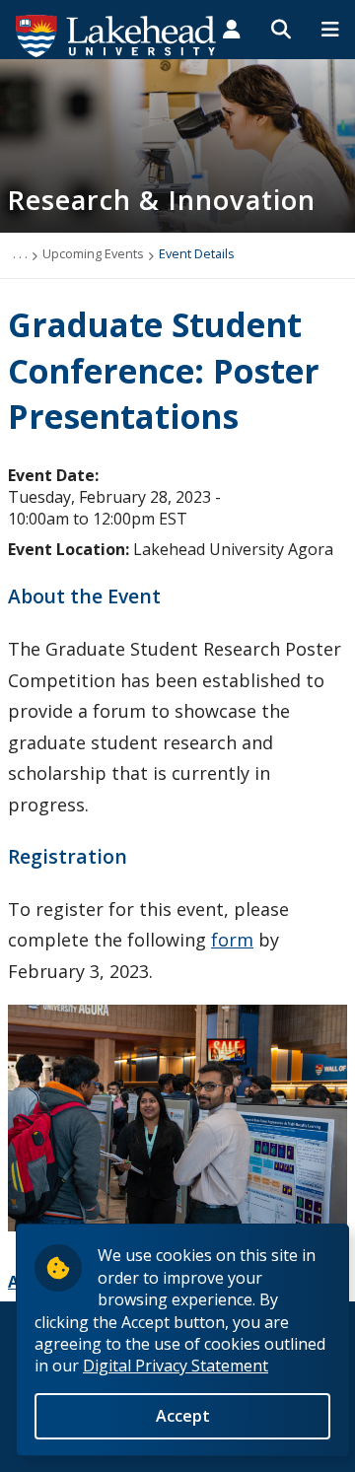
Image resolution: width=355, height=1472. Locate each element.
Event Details (197, 253)
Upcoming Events (93, 253)
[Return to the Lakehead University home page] (116, 34)
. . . (20, 253)
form (232, 939)
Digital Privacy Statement (175, 1365)
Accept (183, 1416)
